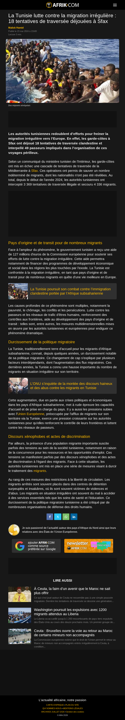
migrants (40, 471)
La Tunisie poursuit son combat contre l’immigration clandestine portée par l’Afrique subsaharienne (70, 291)
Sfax (34, 170)
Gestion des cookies (75, 712)
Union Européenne (30, 414)
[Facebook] (50, 516)
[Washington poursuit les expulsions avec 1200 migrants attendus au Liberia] (19, 615)
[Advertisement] (62, 119)
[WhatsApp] (65, 516)
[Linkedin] (73, 516)
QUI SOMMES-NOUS (51, 708)
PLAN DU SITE (72, 705)
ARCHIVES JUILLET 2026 (52, 712)
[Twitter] (57, 516)
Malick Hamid (16, 27)
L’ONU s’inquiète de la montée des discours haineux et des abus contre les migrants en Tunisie (71, 386)
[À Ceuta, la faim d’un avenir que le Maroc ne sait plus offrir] (19, 594)
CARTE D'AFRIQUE (55, 705)
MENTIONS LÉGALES (73, 708)
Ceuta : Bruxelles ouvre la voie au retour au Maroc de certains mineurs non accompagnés (73, 633)
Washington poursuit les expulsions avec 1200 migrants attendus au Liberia (70, 612)
